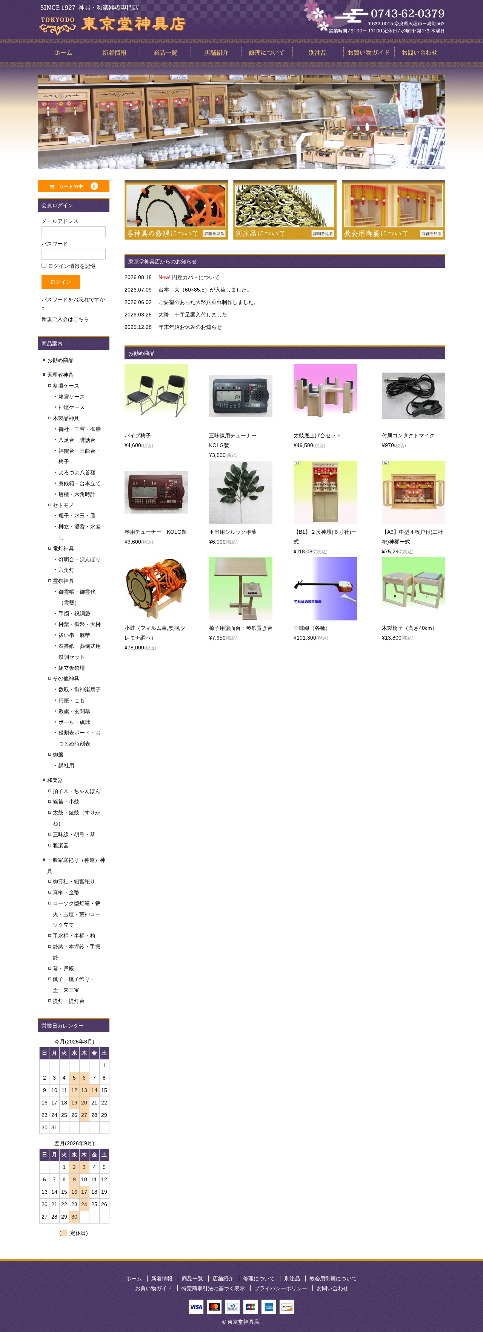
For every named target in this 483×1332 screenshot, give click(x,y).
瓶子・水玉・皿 (76, 516)
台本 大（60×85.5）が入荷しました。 (205, 290)
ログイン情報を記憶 (70, 266)
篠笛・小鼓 (66, 802)
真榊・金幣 (66, 892)
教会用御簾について (333, 1278)
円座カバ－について (196, 277)
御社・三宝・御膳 (79, 429)
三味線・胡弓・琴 (74, 834)
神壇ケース (71, 407)
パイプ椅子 (138, 435)
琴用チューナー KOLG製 (156, 532)
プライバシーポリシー (280, 1288)
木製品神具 (66, 418)
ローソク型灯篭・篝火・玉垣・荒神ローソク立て (76, 914)
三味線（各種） (312, 628)
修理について (259, 1278)
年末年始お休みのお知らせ (190, 327)
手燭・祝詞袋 (74, 614)
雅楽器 (61, 845)
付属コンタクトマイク (408, 435)
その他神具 (66, 678)
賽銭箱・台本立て (79, 483)
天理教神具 (60, 375)
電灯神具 (63, 548)
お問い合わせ (332, 1288)
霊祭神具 (63, 581)
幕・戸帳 (63, 968)
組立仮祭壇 (71, 668)
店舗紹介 (223, 1278)
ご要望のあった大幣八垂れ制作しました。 (208, 302)
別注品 (292, 1278)
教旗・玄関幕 (74, 711)
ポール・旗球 (74, 722)
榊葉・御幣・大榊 (79, 624)
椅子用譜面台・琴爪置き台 (240, 628)
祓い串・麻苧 (74, 635)
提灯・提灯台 (69, 1001)
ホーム (134, 1278)
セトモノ (63, 505)
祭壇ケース (66, 386)
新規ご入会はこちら (65, 319)
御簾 (58, 755)
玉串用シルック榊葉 (233, 532)
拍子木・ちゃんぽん (76, 791)
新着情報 (161, 1278)
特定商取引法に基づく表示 (213, 1288)
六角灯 (66, 570)
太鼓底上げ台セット (317, 435)
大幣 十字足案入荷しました (192, 315)
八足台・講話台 (76, 440)
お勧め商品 (60, 360)
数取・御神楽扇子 (79, 689)
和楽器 (55, 780)
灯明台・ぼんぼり (79, 559)
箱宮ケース (71, 397)
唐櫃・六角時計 (76, 494)
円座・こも (71, 700)
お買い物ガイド (153, 1288)
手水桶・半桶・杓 (74, 936)
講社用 (66, 765)
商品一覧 (192, 1278)
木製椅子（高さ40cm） (409, 628)
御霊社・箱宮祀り (74, 881)
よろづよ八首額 (76, 472)
